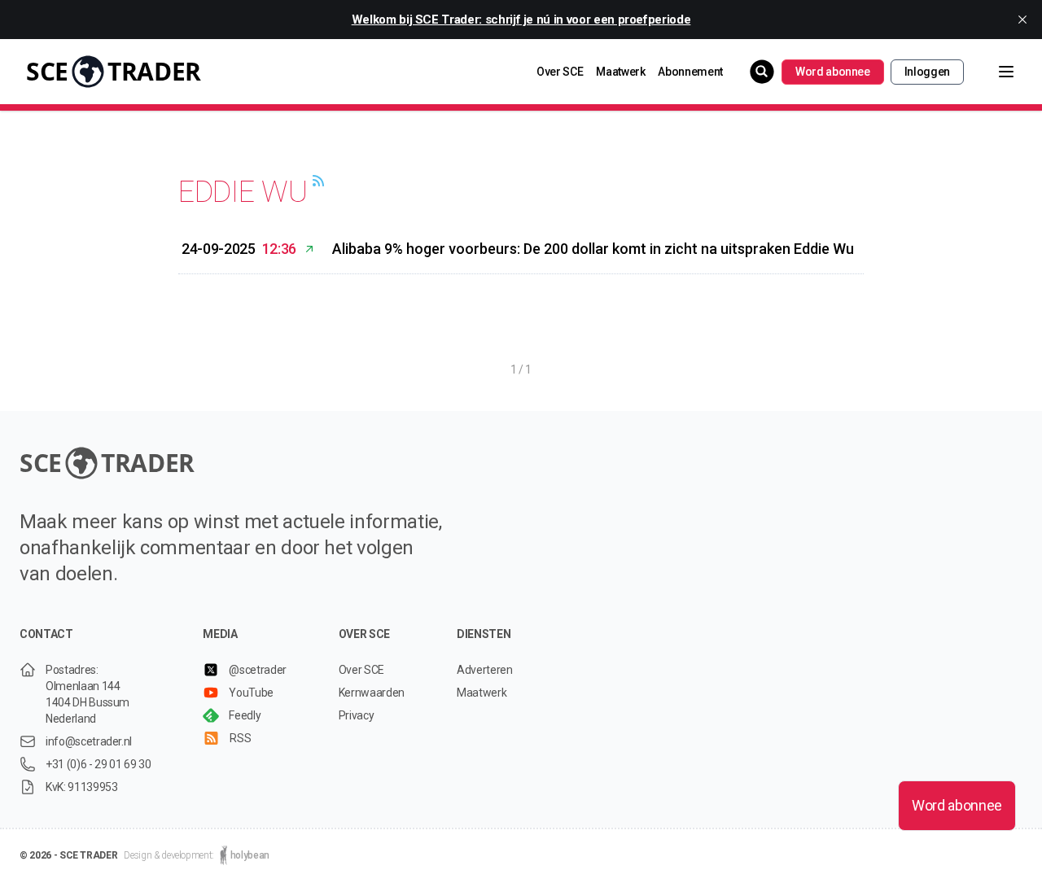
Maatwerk (620, 71)
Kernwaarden (372, 692)
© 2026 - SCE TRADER (68, 855)
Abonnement (690, 71)
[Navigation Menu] (993, 71)
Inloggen (927, 71)
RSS (240, 738)
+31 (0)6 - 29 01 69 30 (98, 764)
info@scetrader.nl (89, 741)
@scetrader (258, 669)
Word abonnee (832, 71)
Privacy (356, 715)
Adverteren (485, 669)
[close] (1022, 20)
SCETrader (113, 71)
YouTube (251, 692)
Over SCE (559, 71)
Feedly (244, 715)
